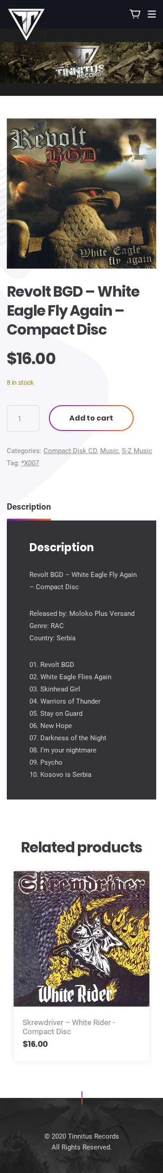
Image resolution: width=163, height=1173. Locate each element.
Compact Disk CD (70, 451)
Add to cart (91, 418)
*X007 (30, 463)
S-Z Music (137, 451)
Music (109, 451)
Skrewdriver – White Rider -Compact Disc (69, 1027)
